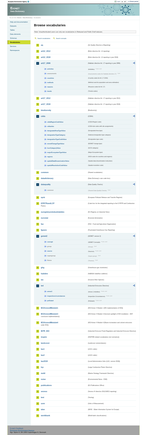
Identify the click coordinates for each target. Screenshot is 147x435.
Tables (12, 30)
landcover (45, 343)
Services (13, 46)
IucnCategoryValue (54, 148)
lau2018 (44, 361)
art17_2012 (45, 98)
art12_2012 (45, 51)
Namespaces (15, 50)
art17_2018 (45, 104)
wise (43, 409)
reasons (50, 87)
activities (50, 69)
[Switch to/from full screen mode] (125, 1)
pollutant (50, 300)
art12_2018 (45, 57)
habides (44, 274)
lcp (42, 367)
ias (42, 280)
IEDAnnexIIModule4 (49, 323)
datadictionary (47, 178)
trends (49, 91)
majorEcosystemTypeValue (56, 152)
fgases (44, 230)
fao (42, 224)
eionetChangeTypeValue (55, 144)
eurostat (44, 218)
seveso (44, 391)
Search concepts (61, 38)
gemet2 (44, 236)
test (42, 397)
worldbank (45, 416)
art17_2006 (45, 63)
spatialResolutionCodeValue (57, 165)
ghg (42, 268)
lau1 (43, 349)
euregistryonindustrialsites (52, 212)
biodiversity (46, 110)
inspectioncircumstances (56, 296)
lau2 (43, 355)
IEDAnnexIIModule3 (49, 314)
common (45, 172)
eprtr (43, 197)
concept (50, 242)
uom (43, 403)
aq (42, 45)
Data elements (15, 34)
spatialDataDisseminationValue (58, 161)
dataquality (46, 184)
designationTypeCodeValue (56, 139)
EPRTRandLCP (47, 203)
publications (46, 385)
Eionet (19, 17)
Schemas (13, 38)
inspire (44, 337)
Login (118, 1)
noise (43, 379)
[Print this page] (122, 1)
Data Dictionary (27, 17)
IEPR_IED (45, 331)
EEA (19, 1)
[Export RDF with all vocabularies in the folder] (134, 63)
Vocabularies (15, 42)
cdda (43, 116)
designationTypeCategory (56, 135)
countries (50, 78)
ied (42, 286)
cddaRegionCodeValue (55, 122)
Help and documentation (19, 22)
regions (50, 157)
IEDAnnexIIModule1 (49, 308)
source (49, 251)
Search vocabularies (43, 38)
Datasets (13, 26)
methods (50, 82)
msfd (43, 373)
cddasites (50, 126)
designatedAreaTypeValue (56, 131)
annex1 (49, 291)
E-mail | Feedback (16, 428)
